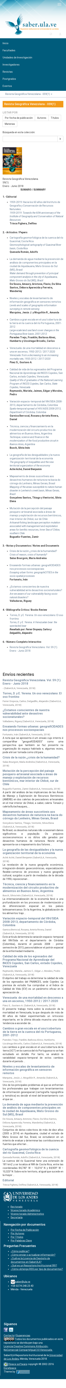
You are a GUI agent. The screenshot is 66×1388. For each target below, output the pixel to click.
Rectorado (17, 1206)
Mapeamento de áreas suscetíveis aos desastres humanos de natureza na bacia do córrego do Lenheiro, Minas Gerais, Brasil (32, 815)
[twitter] (11, 1329)
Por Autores (17, 1233)
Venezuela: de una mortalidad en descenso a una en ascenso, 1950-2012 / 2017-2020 (33, 999)
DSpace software (17, 1364)
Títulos (55, 117)
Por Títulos (17, 1237)
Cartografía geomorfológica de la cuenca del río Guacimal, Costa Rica (31, 1150)
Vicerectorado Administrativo (27, 1213)
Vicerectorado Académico (25, 1210)
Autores (41, 117)
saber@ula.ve (22, 1281)
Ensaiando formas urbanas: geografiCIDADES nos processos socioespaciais (33, 728)
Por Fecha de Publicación (25, 1229)
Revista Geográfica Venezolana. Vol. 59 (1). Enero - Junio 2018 (32, 681)
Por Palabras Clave (21, 1240)
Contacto (9, 1335)
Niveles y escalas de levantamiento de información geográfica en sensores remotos (29, 1070)
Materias (10, 123)
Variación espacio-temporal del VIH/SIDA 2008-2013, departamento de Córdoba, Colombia (30, 922)
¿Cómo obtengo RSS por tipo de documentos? (37, 1269)
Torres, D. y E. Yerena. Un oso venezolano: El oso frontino (32, 695)
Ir (60, 138)
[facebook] (6, 1329)
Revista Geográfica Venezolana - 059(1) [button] (28, 94)
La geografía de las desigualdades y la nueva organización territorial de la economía (33, 851)
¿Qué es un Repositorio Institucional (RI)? (34, 1265)
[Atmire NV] (23, 1371)
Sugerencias (23, 1335)
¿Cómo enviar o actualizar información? (33, 1254)
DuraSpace (10, 1368)
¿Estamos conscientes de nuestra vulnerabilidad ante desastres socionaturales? (26, 713)
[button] (51, 34)
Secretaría (17, 1217)
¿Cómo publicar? (20, 1251)
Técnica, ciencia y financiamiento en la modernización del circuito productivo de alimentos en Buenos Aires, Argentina (31, 887)
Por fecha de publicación (19, 117)
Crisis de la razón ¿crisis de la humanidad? (31, 757)
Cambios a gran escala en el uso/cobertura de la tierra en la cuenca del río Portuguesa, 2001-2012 (32, 1032)
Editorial (8, 1180)
